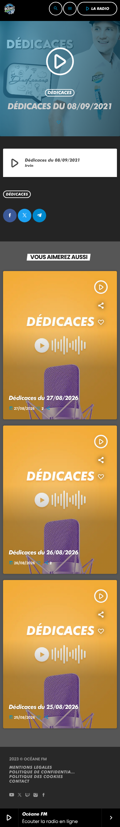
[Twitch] (27, 795)
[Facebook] (43, 795)
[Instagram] (35, 795)
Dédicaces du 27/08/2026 (43, 397)
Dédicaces (60, 92)
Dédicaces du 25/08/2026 (43, 706)
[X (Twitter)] (19, 795)
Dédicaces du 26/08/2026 (43, 552)
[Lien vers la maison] (9, 9)
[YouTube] (11, 795)
